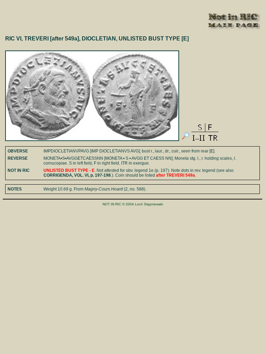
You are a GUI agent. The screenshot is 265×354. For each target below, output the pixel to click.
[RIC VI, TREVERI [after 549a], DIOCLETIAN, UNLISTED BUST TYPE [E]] (185, 139)
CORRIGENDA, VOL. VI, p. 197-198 (77, 175)
